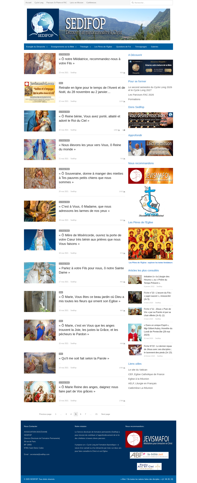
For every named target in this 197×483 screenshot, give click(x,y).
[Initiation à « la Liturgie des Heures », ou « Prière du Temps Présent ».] (135, 277)
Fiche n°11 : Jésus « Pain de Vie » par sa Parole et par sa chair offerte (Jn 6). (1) (157, 312)
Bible (60, 83)
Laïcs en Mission (76, 3)
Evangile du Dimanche (35, 47)
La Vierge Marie (64, 54)
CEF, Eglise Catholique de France (146, 374)
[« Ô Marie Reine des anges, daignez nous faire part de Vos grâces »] (40, 383)
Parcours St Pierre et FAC (57, 3)
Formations (134, 99)
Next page (105, 414)
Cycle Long (39, 3)
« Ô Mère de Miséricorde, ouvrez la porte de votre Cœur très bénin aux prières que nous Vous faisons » (90, 239)
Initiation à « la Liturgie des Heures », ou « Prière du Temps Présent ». (156, 279)
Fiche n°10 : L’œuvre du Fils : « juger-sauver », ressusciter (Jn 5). (158, 296)
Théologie (84, 47)
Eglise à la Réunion (138, 379)
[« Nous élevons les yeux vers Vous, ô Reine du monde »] (40, 141)
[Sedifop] (98, 24)
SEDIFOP (28, 435)
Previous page (45, 414)
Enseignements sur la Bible (62, 47)
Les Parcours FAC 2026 (141, 94)
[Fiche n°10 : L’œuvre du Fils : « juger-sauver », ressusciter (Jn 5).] (135, 293)
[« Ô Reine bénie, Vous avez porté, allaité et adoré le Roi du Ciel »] (40, 112)
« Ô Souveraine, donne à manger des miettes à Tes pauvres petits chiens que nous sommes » (91, 178)
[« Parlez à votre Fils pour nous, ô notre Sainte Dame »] (40, 264)
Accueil (28, 3)
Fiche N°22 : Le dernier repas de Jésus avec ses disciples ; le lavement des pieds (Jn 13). (158, 349)
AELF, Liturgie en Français (142, 383)
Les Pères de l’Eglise (103, 47)
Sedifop (73, 73)
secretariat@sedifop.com (39, 454)
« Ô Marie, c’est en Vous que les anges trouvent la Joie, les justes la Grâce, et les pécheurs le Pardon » (88, 330)
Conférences (91, 3)
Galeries (154, 47)
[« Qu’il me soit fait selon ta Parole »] (40, 354)
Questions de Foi (123, 47)
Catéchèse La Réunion (140, 388)
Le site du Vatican (137, 369)
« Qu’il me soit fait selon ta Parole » (84, 358)
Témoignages (141, 47)
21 (96, 414)
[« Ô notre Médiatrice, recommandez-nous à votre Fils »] (40, 55)
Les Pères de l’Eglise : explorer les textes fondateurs (150, 263)
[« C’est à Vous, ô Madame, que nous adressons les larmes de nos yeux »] (40, 202)
